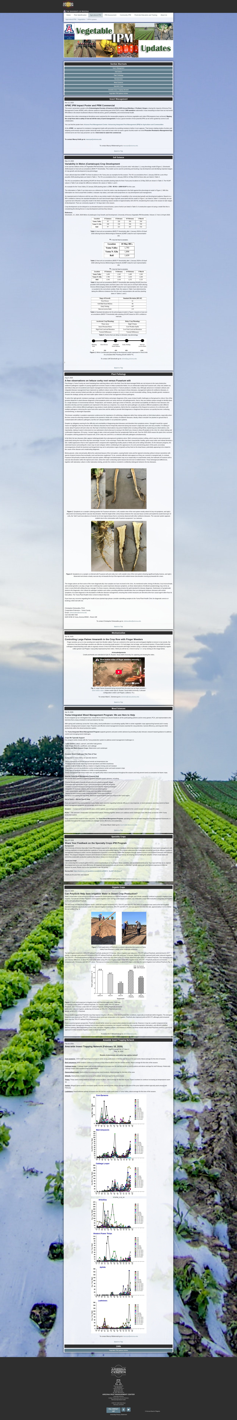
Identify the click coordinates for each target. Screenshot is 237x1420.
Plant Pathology (118, 75)
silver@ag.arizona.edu (129, 358)
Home (68, 15)
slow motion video (98, 690)
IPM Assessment (110, 15)
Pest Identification (80, 15)
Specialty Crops (118, 86)
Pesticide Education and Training (146, 15)
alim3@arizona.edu (130, 1034)
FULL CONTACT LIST (113, 1410)
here (141, 649)
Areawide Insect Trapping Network (118, 90)
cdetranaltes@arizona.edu (78, 612)
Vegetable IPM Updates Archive (118, 93)
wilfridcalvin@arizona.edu (128, 879)
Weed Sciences (118, 82)
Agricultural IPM (95, 15)
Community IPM (125, 15)
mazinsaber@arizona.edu (128, 825)
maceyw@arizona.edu (94, 139)
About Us (164, 15)
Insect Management (118, 68)
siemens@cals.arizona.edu (130, 697)
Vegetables (81, 19)
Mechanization (118, 79)
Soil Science (118, 72)
